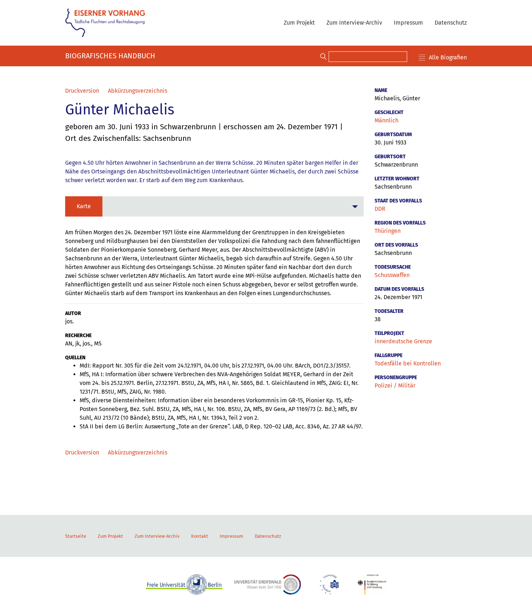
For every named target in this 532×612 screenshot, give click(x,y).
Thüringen (388, 230)
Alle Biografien (448, 57)
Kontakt (199, 536)
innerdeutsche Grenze (403, 341)
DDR (380, 208)
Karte (84, 206)
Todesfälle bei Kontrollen (408, 363)
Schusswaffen (392, 275)
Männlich (386, 120)
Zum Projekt (299, 22)
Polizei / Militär (395, 385)
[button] (214, 206)
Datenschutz (451, 22)
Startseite (75, 536)
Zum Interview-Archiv (354, 22)
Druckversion (82, 90)
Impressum (408, 22)
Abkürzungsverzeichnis (137, 90)
